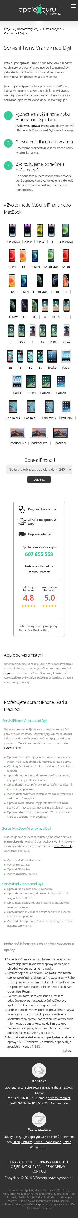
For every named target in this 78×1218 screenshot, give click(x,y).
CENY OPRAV (55, 1166)
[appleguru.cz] (36, 16)
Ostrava (26, 1142)
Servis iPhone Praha (47, 1142)
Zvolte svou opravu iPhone (32, 126)
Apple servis (10, 673)
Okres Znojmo (52, 29)
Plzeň (16, 1142)
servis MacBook (63, 846)
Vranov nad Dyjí (14, 33)
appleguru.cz (37, 1137)
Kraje (7, 29)
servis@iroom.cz (39, 572)
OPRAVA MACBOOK (53, 1162)
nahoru (67, 1050)
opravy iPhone (12, 747)
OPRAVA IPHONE (21, 1162)
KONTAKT (39, 1171)
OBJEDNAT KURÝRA (26, 1166)
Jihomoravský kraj (27, 29)
